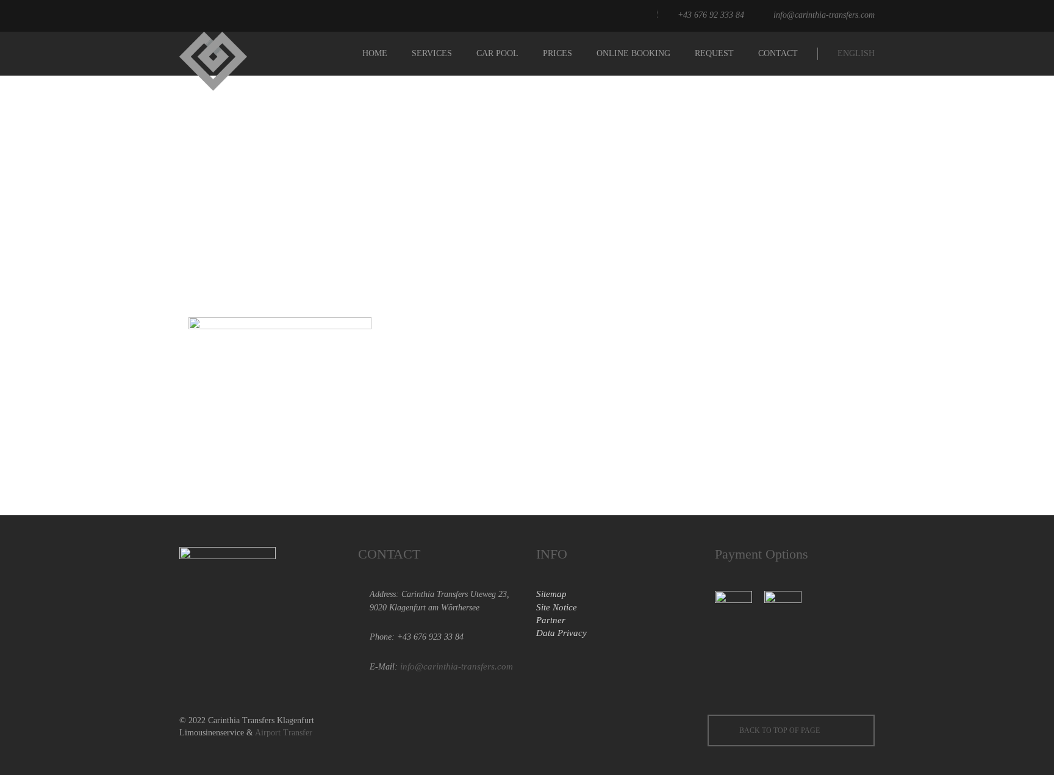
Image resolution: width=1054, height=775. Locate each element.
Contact (778, 53)
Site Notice (556, 607)
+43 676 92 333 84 (711, 15)
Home (374, 53)
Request (714, 53)
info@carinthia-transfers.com (824, 15)
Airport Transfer (283, 732)
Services (432, 53)
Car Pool (497, 53)
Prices (557, 53)
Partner (550, 620)
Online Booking (633, 53)
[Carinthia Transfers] (227, 54)
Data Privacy (561, 633)
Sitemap (551, 594)
